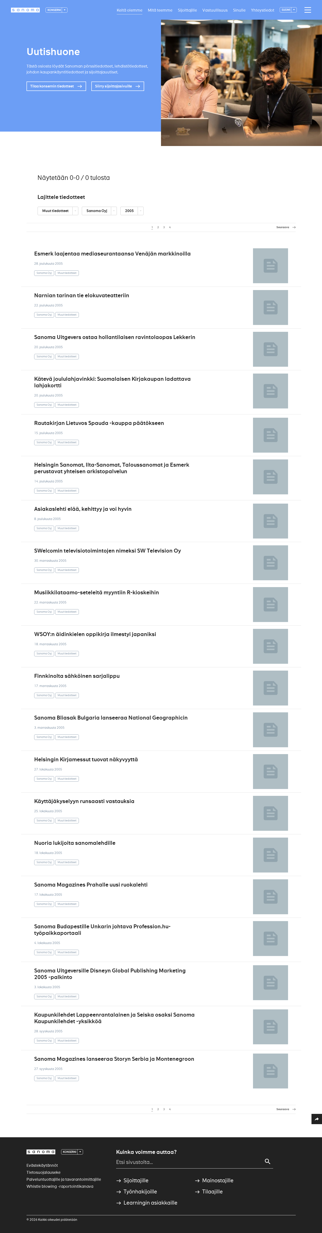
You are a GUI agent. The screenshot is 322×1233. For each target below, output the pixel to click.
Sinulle (239, 9)
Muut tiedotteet (55, 211)
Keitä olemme (129, 9)
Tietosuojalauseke (43, 1172)
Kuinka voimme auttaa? (146, 1152)
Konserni (54, 10)
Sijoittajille (187, 9)
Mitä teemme (160, 9)
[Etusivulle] (25, 10)
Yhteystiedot (262, 9)
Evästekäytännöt (42, 1165)
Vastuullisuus (215, 9)
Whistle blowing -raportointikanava (60, 1186)
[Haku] (267, 1161)
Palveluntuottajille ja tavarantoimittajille (64, 1179)
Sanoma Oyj (97, 211)
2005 (129, 211)
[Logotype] (41, 1152)
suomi (286, 9)
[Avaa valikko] (306, 10)
